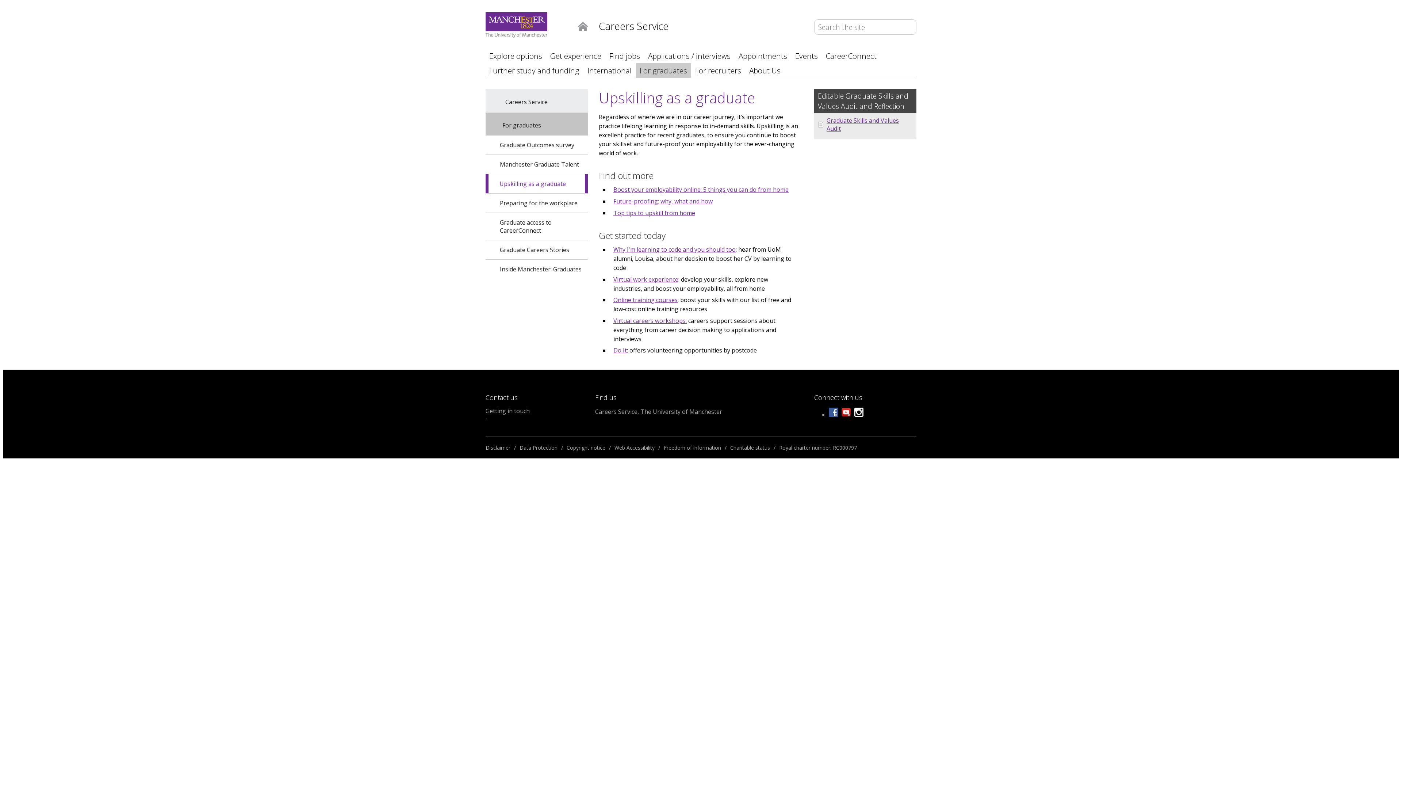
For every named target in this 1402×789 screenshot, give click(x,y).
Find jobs (624, 56)
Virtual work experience (645, 279)
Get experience (575, 56)
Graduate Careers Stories (534, 250)
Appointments (763, 56)
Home (583, 26)
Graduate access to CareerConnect (526, 226)
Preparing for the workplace (539, 203)
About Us (765, 70)
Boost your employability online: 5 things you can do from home (701, 190)
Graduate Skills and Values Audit (863, 125)
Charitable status (750, 447)
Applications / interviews (689, 56)
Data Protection (539, 447)
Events (806, 56)
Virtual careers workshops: (650, 321)
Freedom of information (692, 447)
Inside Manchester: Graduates (541, 269)
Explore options (515, 56)
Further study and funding (534, 70)
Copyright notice (586, 447)
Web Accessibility (634, 447)
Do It (620, 350)
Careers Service (526, 102)
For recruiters (718, 70)
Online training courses (645, 300)
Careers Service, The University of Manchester (658, 412)
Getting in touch (508, 411)
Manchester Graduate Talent (539, 164)
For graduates (663, 70)
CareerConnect (851, 56)
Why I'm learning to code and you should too (674, 249)
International (609, 70)
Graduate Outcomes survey (537, 145)
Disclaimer (498, 447)
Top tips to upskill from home (654, 213)
